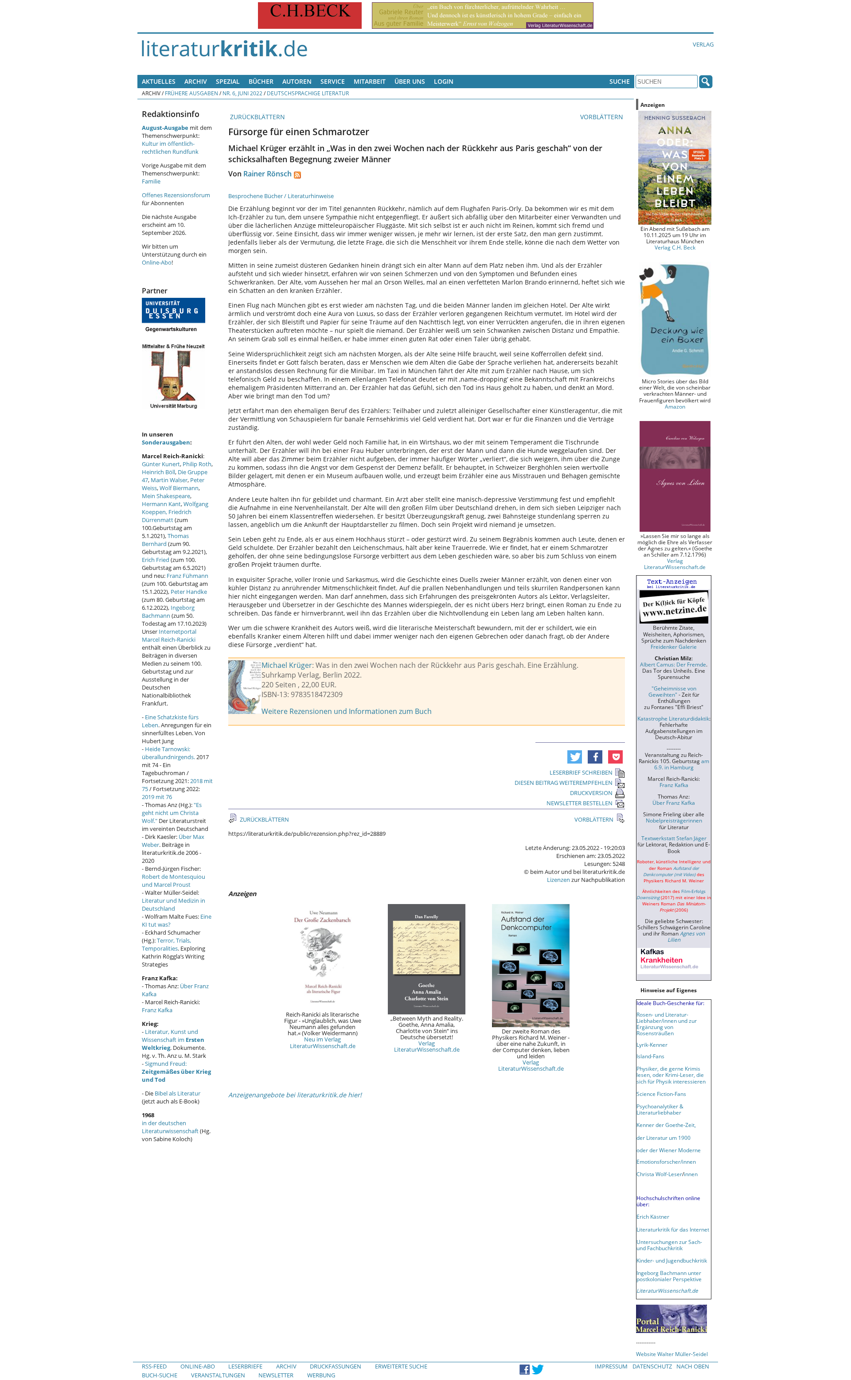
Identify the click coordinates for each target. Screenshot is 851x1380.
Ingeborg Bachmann (168, 612)
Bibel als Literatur (177, 1093)
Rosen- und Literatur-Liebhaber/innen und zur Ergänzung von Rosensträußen (666, 1024)
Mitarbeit (370, 81)
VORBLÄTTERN (602, 117)
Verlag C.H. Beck (675, 247)
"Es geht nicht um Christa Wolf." (172, 813)
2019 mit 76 (157, 797)
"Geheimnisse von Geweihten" (672, 691)
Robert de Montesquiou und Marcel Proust (173, 881)
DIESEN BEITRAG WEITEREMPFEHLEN (564, 783)
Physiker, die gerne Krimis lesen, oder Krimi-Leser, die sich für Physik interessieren (671, 1074)
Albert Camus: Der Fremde (673, 664)
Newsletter (275, 1375)
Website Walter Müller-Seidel (672, 1353)
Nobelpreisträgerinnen (674, 820)
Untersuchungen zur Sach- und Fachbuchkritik (669, 1244)
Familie (151, 181)
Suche (619, 81)
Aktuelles (159, 81)
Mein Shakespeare (166, 496)
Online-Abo (157, 262)
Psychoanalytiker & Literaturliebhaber (659, 1109)
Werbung (321, 1375)
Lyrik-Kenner (652, 1044)
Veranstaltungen (218, 1375)
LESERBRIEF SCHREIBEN (581, 772)
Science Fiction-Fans (661, 1093)
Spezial (228, 81)
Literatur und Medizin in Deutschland (173, 904)
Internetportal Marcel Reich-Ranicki (169, 635)
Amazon (675, 406)
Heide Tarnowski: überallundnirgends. (168, 753)
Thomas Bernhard (165, 540)
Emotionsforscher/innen (666, 1161)
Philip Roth (197, 464)
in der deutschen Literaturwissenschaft (170, 1127)
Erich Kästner (652, 1216)
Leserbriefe (245, 1366)
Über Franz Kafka (673, 802)
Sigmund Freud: (176, 1072)
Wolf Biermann (179, 488)
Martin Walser (169, 480)
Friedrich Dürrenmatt (166, 516)
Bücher (261, 81)
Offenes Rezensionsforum (176, 195)
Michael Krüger (287, 665)
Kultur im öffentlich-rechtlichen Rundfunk (170, 148)
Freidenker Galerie (674, 646)
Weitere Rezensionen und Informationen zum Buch (347, 711)
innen (691, 1173)
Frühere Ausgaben (191, 93)
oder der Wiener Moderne (668, 1150)
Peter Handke (189, 592)
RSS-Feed (154, 1366)
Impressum (611, 1366)
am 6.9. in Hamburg (681, 764)
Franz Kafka (157, 1010)
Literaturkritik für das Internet (672, 1229)
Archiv (195, 81)
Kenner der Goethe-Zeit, (666, 1124)
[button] (574, 757)
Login (443, 81)
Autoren (297, 81)
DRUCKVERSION (591, 793)
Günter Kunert (161, 464)
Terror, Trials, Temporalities (166, 944)
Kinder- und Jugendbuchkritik (671, 1260)
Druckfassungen (335, 1366)
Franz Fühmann (187, 576)
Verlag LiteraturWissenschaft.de (427, 1046)
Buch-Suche (159, 1375)
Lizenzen (558, 880)
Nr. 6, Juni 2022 (242, 93)
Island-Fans (650, 1056)
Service (332, 81)
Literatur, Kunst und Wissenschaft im (173, 1040)
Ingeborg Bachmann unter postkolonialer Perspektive (669, 1276)
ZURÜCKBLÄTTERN (256, 117)
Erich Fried (155, 560)
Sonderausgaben (166, 442)
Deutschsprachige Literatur (308, 93)
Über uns (409, 81)
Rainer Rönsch (267, 174)
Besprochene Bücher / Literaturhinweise (281, 196)
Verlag (703, 44)
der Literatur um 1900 (663, 1137)
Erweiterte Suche (401, 1366)
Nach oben (692, 1366)
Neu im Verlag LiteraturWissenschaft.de (322, 1042)
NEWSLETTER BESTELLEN (580, 803)
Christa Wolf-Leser (659, 1173)
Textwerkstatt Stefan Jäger (674, 838)
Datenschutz (652, 1366)
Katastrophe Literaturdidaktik (673, 718)
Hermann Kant (161, 504)
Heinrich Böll (158, 472)
